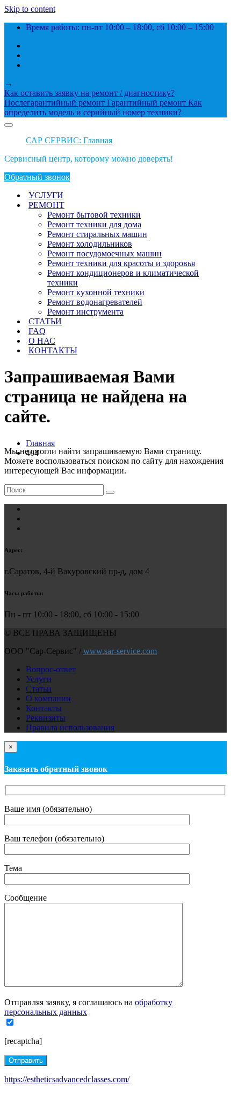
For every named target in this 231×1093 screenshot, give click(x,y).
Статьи (39, 688)
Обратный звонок (37, 177)
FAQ (37, 331)
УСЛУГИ (45, 195)
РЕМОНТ (46, 205)
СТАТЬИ (45, 321)
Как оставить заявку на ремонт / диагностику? (89, 93)
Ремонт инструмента (85, 311)
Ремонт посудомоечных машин (104, 253)
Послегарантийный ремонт (55, 102)
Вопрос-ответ (51, 669)
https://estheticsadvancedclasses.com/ (66, 1079)
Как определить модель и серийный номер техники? (103, 107)
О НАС (41, 340)
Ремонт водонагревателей (94, 302)
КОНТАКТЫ (52, 350)
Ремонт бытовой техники (94, 214)
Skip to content (29, 8)
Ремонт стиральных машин (97, 234)
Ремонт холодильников (89, 243)
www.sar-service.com (120, 651)
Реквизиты (46, 717)
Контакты (44, 708)
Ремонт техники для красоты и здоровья (121, 263)
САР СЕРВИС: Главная (69, 140)
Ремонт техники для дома (94, 224)
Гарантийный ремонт (147, 102)
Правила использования (70, 727)
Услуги (39, 679)
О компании (48, 698)
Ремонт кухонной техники (96, 292)
